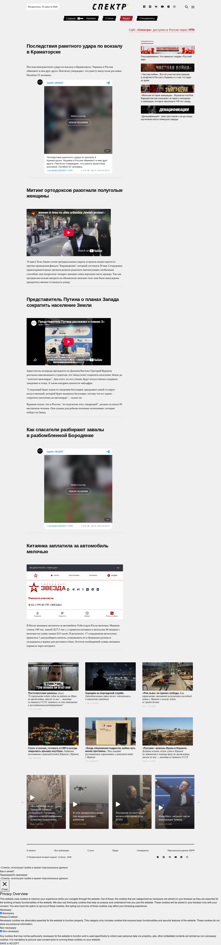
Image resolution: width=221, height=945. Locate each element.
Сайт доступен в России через (161, 29)
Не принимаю (19, 874)
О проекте (31, 850)
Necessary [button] (5, 909)
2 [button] (110, 831)
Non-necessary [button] (8, 927)
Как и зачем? (7, 871)
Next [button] (198, 801)
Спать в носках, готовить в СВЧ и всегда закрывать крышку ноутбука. (53, 750)
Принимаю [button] (6, 874)
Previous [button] (22, 801)
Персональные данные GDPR (180, 850)
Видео (126, 18)
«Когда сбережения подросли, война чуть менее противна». (110, 752)
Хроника (91, 18)
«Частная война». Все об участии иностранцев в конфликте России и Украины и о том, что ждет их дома (166, 77)
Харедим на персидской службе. (108, 696)
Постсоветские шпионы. (52, 699)
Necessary (8, 913)
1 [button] (105, 831)
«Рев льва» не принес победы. (167, 697)
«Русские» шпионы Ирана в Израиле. (166, 752)
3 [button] (115, 831)
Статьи (109, 18)
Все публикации (61, 850)
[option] (46, 802)
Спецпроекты (147, 18)
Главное (71, 18)
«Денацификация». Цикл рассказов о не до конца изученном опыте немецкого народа (166, 117)
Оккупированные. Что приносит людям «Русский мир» (166, 58)
